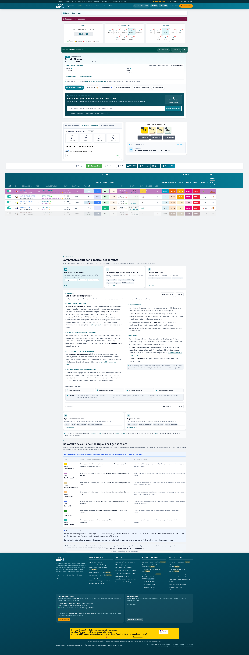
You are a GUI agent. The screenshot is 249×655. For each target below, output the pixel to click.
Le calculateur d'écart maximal (177, 584)
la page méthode (120, 433)
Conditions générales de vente (75, 645)
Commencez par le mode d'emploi (95, 81)
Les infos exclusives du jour (99, 572)
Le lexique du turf (71, 76)
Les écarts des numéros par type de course (179, 580)
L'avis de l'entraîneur (156, 272)
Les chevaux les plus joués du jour (151, 570)
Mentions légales (60, 645)
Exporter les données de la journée (177, 570)
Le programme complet (95, 562)
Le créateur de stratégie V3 (179, 562)
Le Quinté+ (119, 558)
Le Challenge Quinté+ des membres (125, 579)
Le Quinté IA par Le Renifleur (123, 568)
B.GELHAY (45, 207)
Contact (94, 645)
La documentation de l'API (176, 587)
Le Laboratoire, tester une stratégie (176, 565)
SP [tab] (70, 146)
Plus (110, 6)
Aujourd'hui (82, 29)
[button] (124, 13)
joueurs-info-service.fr (106, 634)
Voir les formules (173, 102)
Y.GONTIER (45, 204)
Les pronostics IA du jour (149, 584)
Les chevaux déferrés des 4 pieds (99, 565)
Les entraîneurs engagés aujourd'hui (99, 581)
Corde (69, 69)
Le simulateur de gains (122, 576)
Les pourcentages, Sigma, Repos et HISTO (122, 272)
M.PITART (45, 209)
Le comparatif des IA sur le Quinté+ (125, 562)
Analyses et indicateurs (150, 558)
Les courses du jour (96, 558)
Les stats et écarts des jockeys (178, 574)
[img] (60, 192)
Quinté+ (80, 6)
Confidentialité (102, 645)
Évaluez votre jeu (137, 637)
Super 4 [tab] (90, 146)
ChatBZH (156, 433)
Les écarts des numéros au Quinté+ (125, 570)
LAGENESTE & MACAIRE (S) (50, 192)
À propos (88, 645)
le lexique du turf (97, 325)
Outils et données (175, 558)
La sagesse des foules (151, 574)
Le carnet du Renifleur (148, 581)
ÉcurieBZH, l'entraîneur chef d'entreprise (150, 565)
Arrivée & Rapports (90, 126)
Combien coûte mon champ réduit (125, 573)
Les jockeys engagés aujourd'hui (98, 578)
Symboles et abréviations (74, 419)
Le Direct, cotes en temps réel (100, 575)
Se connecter (174, 6)
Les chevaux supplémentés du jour (98, 568)
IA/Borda (170, 137)
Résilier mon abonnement (115, 645)
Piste (128, 68)
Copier (91, 132)
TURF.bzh (157, 644)
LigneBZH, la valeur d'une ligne (153, 562)
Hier (73, 29)
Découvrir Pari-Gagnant (135, 619)
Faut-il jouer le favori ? (148, 587)
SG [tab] (67, 146)
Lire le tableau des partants (74, 272)
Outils (98, 6)
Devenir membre (186, 6)
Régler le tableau (133, 419)
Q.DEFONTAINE (47, 190)
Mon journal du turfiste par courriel (152, 590)
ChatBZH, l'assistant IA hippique (148, 577)
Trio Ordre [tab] (81, 146)
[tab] (74, 88)
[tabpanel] (124, 104)
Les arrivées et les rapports (97, 583)
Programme (70, 6)
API (104, 6)
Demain (92, 29)
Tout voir (179, 144)
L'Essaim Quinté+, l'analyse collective (126, 565)
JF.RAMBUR (45, 202)
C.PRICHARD (46, 196)
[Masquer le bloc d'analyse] (184, 50)
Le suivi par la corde (86, 76)
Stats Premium (73, 126)
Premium (89, 6)
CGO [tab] (74, 146)
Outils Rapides (108, 126)
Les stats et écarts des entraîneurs (179, 577)
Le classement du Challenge (123, 582)
